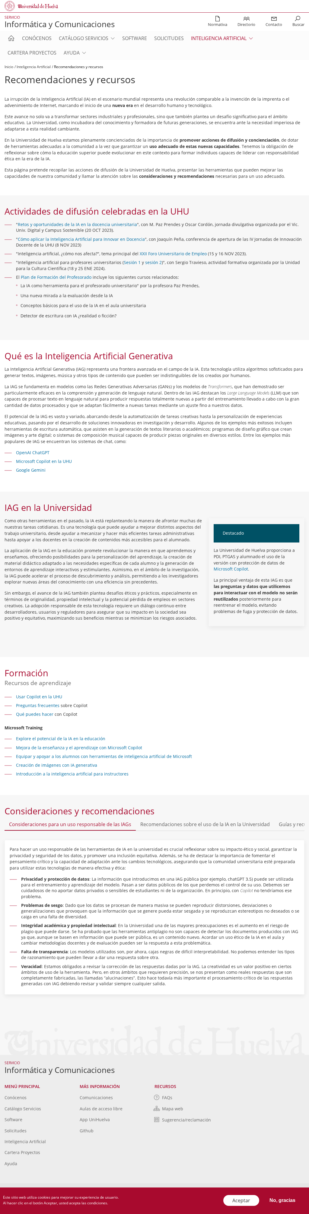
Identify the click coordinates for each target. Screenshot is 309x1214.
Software (134, 38)
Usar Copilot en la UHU (39, 697)
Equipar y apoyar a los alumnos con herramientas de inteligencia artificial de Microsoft (104, 756)
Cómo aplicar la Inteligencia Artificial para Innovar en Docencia (81, 239)
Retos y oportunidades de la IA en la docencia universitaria (77, 224)
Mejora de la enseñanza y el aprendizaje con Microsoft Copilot (79, 747)
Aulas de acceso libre (101, 1109)
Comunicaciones (96, 1097)
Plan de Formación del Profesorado (56, 277)
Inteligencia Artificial (219, 38)
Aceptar (241, 1200)
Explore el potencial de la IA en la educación (60, 738)
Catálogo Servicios (83, 38)
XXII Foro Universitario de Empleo (173, 253)
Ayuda (72, 52)
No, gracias (282, 1200)
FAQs (167, 1097)
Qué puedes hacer (34, 714)
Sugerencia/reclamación (186, 1120)
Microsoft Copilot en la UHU (44, 461)
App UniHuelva (95, 1119)
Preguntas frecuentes (37, 705)
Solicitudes (169, 38)
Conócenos (37, 38)
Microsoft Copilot (231, 569)
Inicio (9, 66)
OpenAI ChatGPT (32, 452)
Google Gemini (31, 470)
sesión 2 (153, 262)
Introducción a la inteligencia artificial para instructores (72, 774)
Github (87, 1131)
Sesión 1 (132, 262)
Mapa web (172, 1109)
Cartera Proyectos (32, 52)
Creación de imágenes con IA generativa (56, 765)
